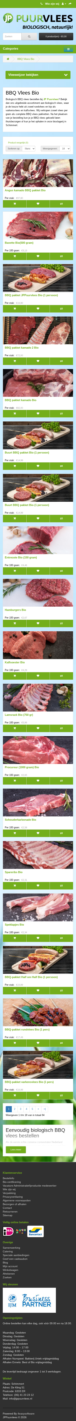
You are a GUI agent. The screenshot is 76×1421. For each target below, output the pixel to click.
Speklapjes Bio (14, 924)
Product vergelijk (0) (18, 142)
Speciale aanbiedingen (16, 1255)
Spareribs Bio (14, 872)
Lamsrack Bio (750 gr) (19, 714)
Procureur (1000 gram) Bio (22, 767)
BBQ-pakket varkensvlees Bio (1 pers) (29, 1081)
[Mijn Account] (64, 3)
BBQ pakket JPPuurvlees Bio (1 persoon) (31, 295)
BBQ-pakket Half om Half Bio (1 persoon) (31, 977)
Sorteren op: (14, 148)
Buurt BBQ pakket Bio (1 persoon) (27, 452)
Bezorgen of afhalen (14, 1204)
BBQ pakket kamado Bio (20, 400)
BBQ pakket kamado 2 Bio (22, 347)
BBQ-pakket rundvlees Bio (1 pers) (27, 1029)
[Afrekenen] (70, 3)
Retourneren (10, 1211)
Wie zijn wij (52, 3)
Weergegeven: (50, 148)
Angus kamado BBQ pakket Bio (25, 190)
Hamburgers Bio (15, 609)
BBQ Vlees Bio (25, 58)
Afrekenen (9, 1273)
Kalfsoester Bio (15, 662)
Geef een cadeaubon (15, 1258)
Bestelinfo (8, 1178)
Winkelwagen (10, 1269)
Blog (5, 1262)
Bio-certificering (12, 1181)
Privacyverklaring (13, 1196)
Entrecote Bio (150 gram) (21, 557)
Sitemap (7, 1215)
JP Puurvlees (50, 99)
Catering (8, 1251)
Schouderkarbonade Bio (20, 819)
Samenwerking (11, 1247)
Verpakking (9, 1193)
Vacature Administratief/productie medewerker (29, 1185)
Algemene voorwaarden (17, 1200)
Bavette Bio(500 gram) (19, 242)
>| (45, 1109)
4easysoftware (26, 1413)
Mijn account (10, 1266)
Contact (7, 1207)
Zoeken (7, 1277)
